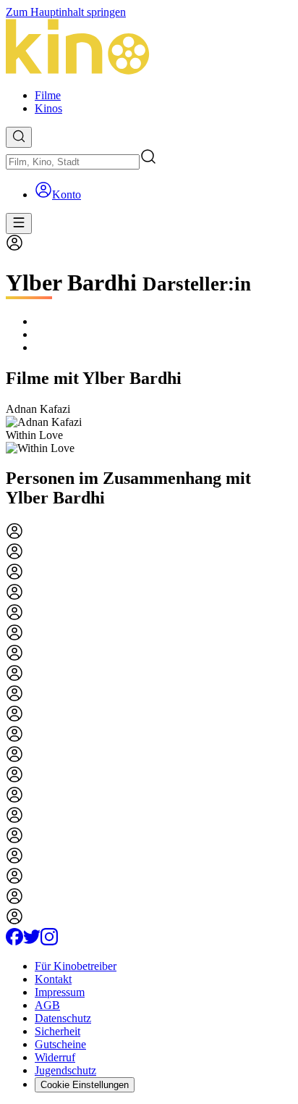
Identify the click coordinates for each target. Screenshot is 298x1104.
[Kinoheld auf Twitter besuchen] (32, 941)
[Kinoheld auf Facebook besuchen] (14, 941)
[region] (149, 429)
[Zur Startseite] (149, 48)
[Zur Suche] (19, 137)
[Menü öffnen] (19, 223)
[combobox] (73, 162)
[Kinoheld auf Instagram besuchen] (49, 941)
